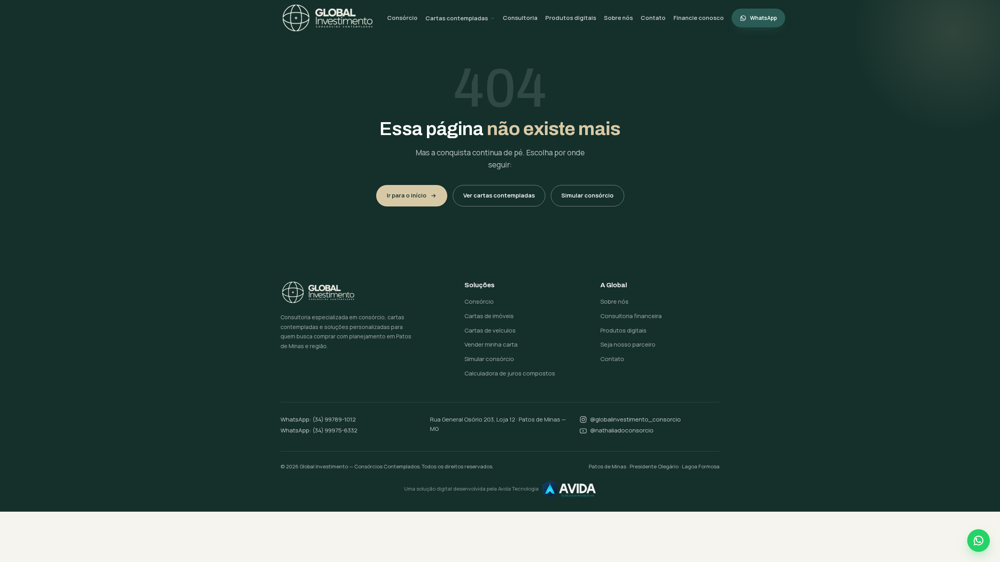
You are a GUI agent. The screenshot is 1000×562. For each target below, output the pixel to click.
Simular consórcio (587, 195)
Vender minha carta (491, 344)
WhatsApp (763, 17)
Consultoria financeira (631, 316)
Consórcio (402, 18)
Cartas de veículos (490, 330)
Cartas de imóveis (489, 316)
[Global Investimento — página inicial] (327, 18)
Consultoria (520, 18)
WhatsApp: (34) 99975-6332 (318, 430)
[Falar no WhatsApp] (978, 540)
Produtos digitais (570, 18)
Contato (653, 18)
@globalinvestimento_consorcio (635, 419)
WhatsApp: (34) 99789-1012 (318, 419)
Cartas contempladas (456, 18)
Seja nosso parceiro (627, 344)
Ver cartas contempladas (499, 195)
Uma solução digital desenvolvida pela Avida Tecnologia (471, 488)
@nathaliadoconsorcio (622, 430)
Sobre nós (618, 18)
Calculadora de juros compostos (509, 373)
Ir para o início (407, 195)
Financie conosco (698, 18)
